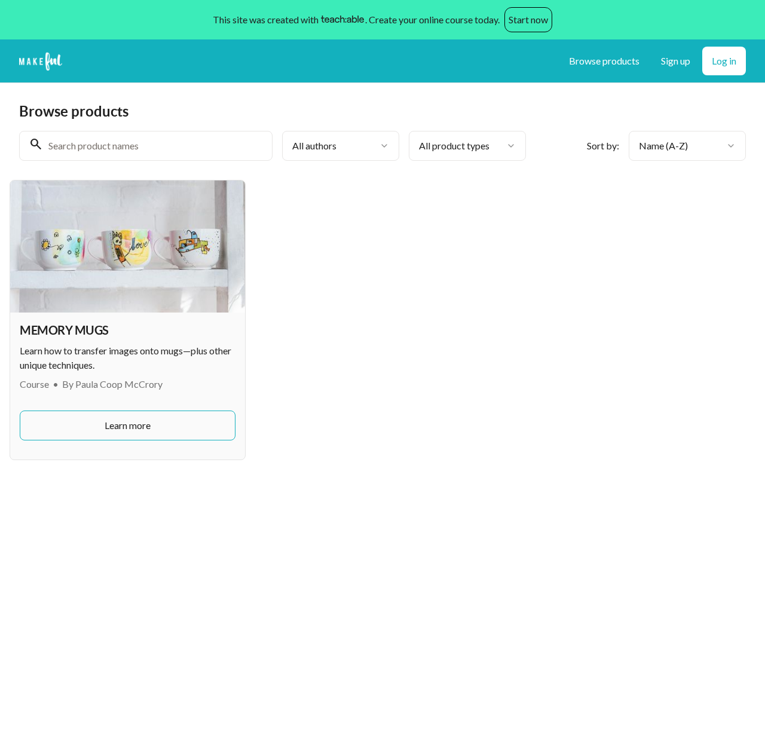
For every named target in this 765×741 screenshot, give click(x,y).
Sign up (675, 60)
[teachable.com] (342, 20)
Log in (724, 60)
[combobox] (340, 146)
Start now (528, 19)
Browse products (604, 60)
